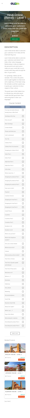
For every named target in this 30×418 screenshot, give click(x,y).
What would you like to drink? (12, 255)
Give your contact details (11, 243)
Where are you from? (10, 233)
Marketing (7, 291)
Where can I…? (9, 310)
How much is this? (9, 188)
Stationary (7, 284)
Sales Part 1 (8, 154)
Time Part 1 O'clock (10, 258)
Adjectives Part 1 (9, 161)
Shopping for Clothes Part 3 (12, 150)
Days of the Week (9, 314)
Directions (7, 280)
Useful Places (8, 211)
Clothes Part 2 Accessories (11, 146)
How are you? (8, 120)
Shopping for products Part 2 (12, 180)
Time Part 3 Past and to (10, 268)
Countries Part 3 (9, 222)
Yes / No (7, 139)
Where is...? (8, 276)
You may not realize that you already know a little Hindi (12, 111)
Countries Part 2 (9, 218)
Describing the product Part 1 (12, 321)
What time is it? (8, 272)
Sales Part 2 (8, 157)
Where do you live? (10, 247)
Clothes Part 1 (8, 142)
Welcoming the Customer (11, 318)
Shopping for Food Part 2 (11, 203)
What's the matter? (9, 306)
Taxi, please (8, 287)
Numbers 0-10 (8, 226)
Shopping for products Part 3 (12, 184)
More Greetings (9, 123)
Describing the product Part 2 (12, 325)
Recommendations (9, 295)
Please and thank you (10, 131)
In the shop (7, 169)
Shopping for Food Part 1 (11, 199)
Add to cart (21, 359)
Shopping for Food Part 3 (11, 207)
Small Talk (7, 299)
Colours (7, 251)
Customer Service (9, 195)
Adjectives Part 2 (9, 165)
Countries (7, 214)
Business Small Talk (10, 303)
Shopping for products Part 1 (12, 176)
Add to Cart (15, 39)
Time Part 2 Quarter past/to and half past (11, 264)
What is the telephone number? (10, 238)
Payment (7, 192)
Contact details (8, 127)
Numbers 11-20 (9, 230)
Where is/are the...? (10, 173)
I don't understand (9, 135)
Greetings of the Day (10, 116)
